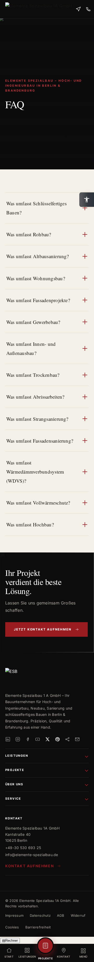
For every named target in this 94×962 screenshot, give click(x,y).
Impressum (14, 915)
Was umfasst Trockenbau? (33, 375)
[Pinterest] (57, 739)
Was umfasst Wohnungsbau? (35, 278)
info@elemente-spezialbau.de (31, 854)
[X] (47, 739)
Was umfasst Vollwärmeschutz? (38, 502)
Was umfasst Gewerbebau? (33, 322)
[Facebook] (27, 739)
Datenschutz (40, 915)
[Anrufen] (88, 9)
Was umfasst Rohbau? (28, 234)
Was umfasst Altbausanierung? (37, 256)
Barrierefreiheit (38, 927)
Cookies (12, 927)
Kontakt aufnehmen (29, 866)
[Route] (78, 9)
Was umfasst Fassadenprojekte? (38, 300)
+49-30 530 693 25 (23, 847)
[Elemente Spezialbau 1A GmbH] (38, 9)
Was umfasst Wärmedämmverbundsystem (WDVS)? (35, 471)
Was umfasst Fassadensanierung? (39, 440)
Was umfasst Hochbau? (30, 524)
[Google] (67, 739)
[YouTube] (37, 739)
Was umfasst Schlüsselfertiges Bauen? (36, 208)
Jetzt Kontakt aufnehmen (42, 629)
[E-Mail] (77, 739)
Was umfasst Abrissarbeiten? (35, 396)
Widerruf (78, 915)
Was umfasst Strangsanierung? (37, 419)
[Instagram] (17, 739)
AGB (60, 915)
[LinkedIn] (7, 739)
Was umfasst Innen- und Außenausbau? (31, 348)
